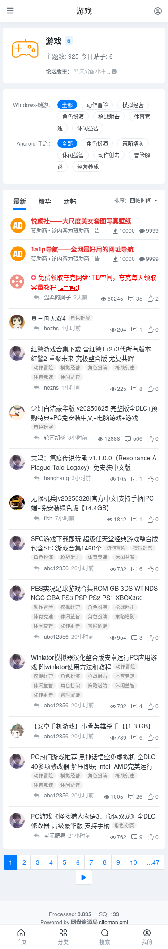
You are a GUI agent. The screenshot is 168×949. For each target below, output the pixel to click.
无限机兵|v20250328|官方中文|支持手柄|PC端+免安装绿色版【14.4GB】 (92, 503)
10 (133, 862)
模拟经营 (133, 104)
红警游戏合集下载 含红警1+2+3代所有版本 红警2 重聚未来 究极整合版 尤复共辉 (91, 353)
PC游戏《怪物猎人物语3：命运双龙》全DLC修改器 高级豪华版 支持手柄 (93, 820)
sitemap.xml (113, 922)
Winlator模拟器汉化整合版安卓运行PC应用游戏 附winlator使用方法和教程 (94, 662)
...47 (153, 862)
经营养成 (88, 166)
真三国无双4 (48, 317)
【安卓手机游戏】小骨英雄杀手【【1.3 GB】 (92, 725)
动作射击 (109, 155)
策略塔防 (133, 143)
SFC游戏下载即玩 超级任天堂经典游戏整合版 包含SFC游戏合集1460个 (94, 543)
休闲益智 (88, 128)
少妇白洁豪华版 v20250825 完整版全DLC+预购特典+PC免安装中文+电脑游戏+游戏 (94, 412)
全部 (67, 104)
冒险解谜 (98, 626)
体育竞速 (43, 376)
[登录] (158, 10)
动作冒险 (97, 104)
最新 (19, 200)
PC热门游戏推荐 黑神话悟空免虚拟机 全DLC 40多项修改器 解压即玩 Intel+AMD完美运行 (93, 761)
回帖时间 (141, 200)
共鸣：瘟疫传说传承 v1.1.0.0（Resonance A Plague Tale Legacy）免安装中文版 (93, 462)
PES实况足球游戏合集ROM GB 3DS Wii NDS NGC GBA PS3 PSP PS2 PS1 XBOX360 (94, 593)
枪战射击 (109, 116)
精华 (45, 200)
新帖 (70, 200)
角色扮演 (73, 116)
